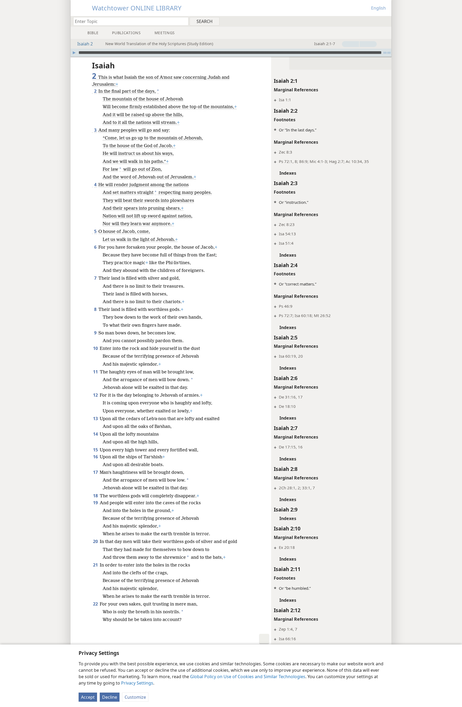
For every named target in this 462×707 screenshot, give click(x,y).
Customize (135, 697)
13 (96, 418)
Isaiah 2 (85, 44)
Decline (109, 697)
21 (96, 565)
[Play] (74, 52)
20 (96, 541)
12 (96, 395)
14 (96, 434)
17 (96, 472)
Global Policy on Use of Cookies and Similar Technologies (247, 676)
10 (96, 348)
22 (96, 604)
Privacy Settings (137, 683)
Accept (88, 697)
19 (96, 503)
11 (96, 372)
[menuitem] (385, 21)
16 (96, 457)
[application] (231, 53)
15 (96, 450)
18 (96, 496)
